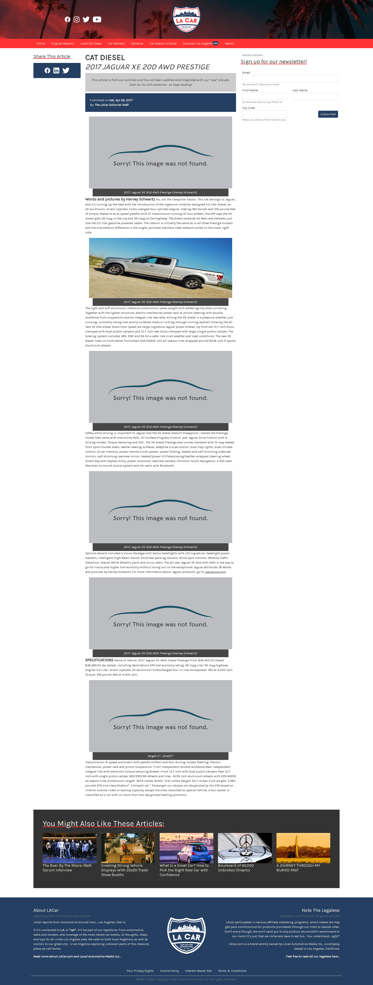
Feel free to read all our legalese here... (313, 956)
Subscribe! (328, 114)
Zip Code (248, 108)
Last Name (299, 90)
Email (246, 72)
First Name (250, 90)
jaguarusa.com (215, 572)
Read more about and (76, 956)
